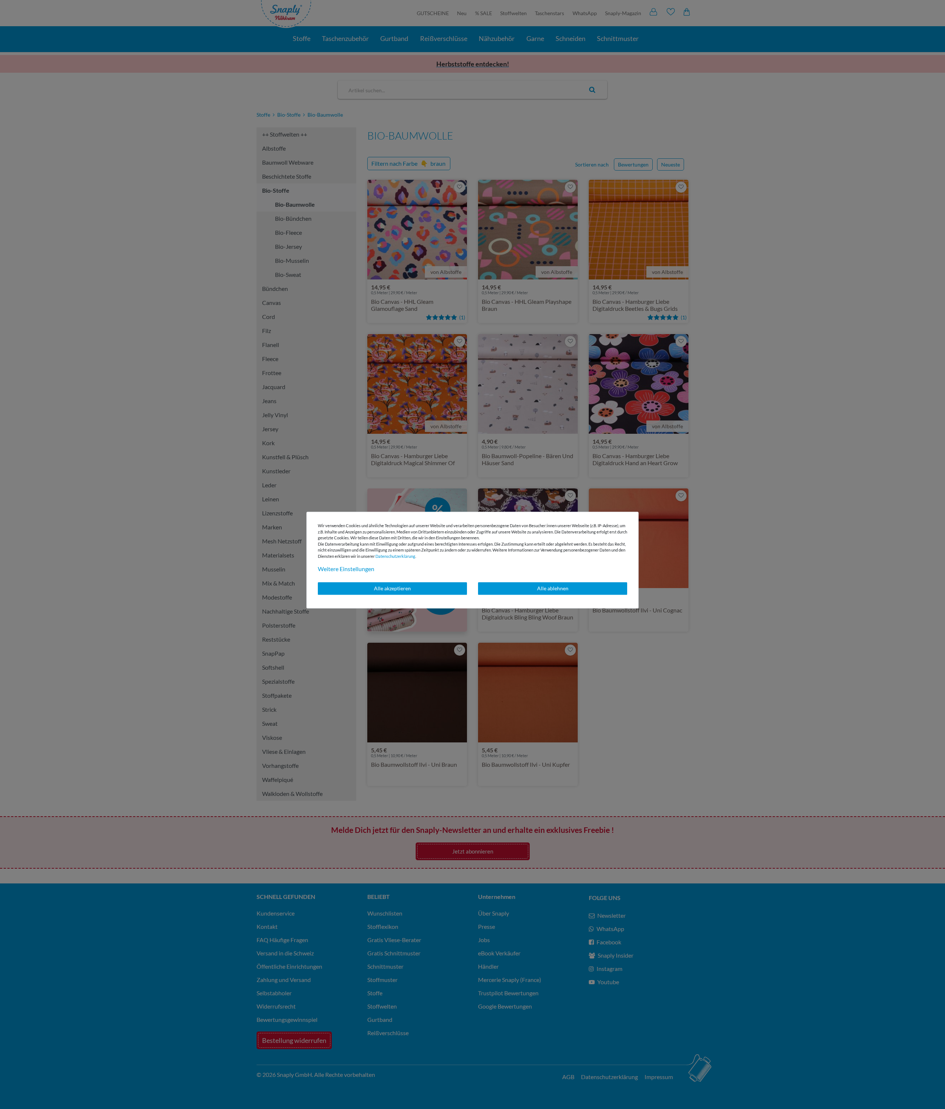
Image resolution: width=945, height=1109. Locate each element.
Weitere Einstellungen (346, 568)
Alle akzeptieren (392, 588)
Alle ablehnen (552, 588)
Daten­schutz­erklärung (395, 556)
